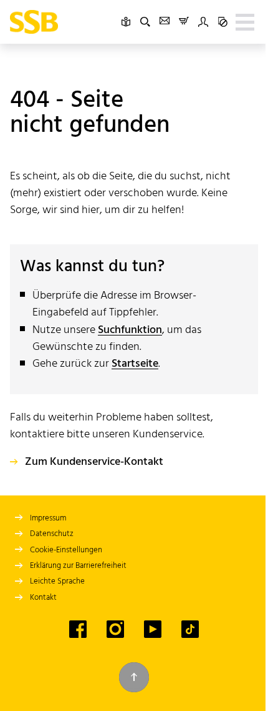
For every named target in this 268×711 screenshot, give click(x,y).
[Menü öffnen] (245, 22)
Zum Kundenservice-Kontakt (94, 462)
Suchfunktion (130, 330)
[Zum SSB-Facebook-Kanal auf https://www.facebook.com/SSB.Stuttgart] (78, 629)
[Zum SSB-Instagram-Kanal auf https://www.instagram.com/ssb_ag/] (115, 629)
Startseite (135, 364)
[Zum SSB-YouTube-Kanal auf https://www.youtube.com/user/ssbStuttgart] (152, 629)
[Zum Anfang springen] (134, 677)
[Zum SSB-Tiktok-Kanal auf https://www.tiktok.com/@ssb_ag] (190, 629)
